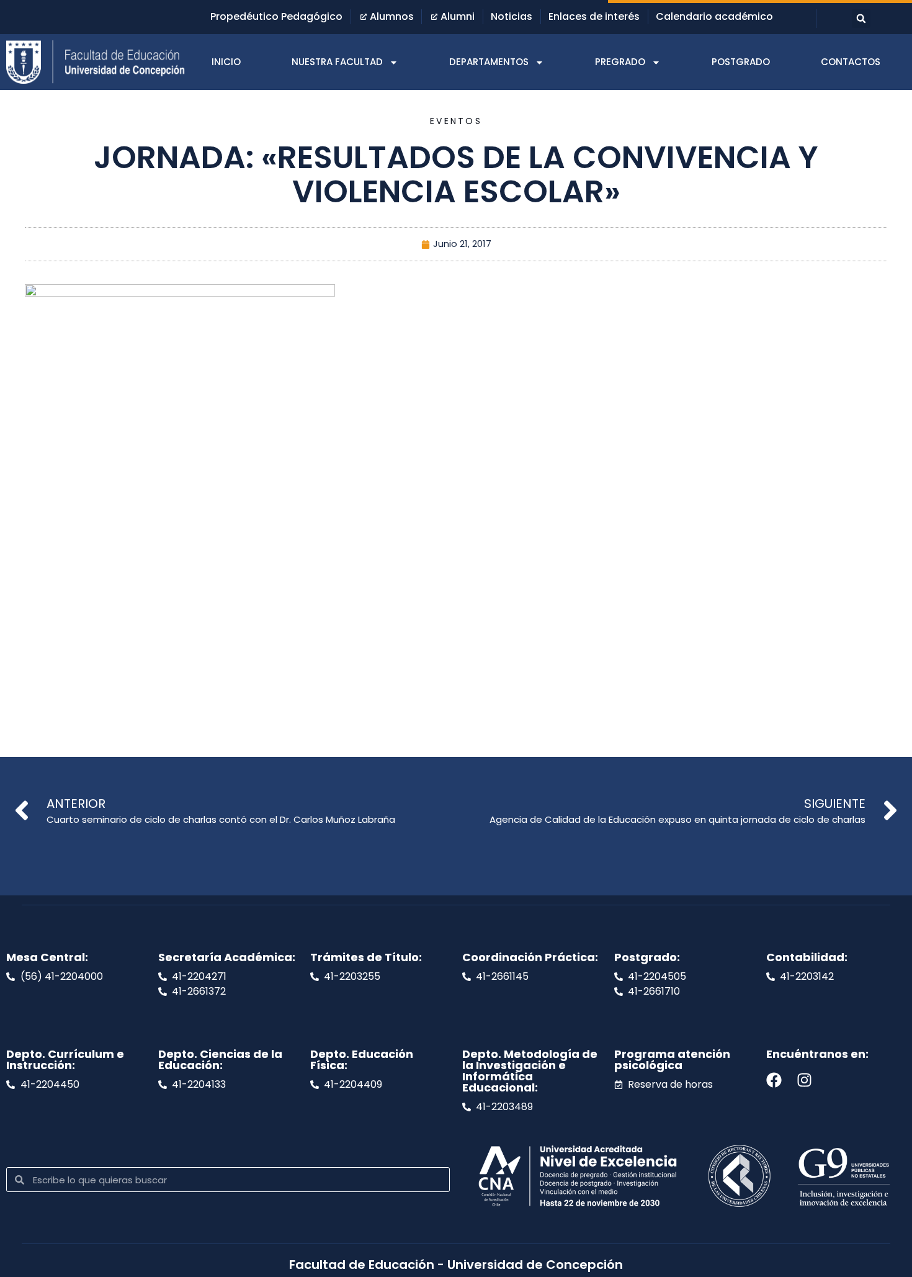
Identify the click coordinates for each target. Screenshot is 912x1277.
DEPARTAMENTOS (489, 61)
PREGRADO (620, 61)
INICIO (226, 61)
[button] (861, 18)
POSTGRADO (741, 61)
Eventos (456, 121)
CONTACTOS (850, 61)
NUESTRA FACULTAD (337, 61)
